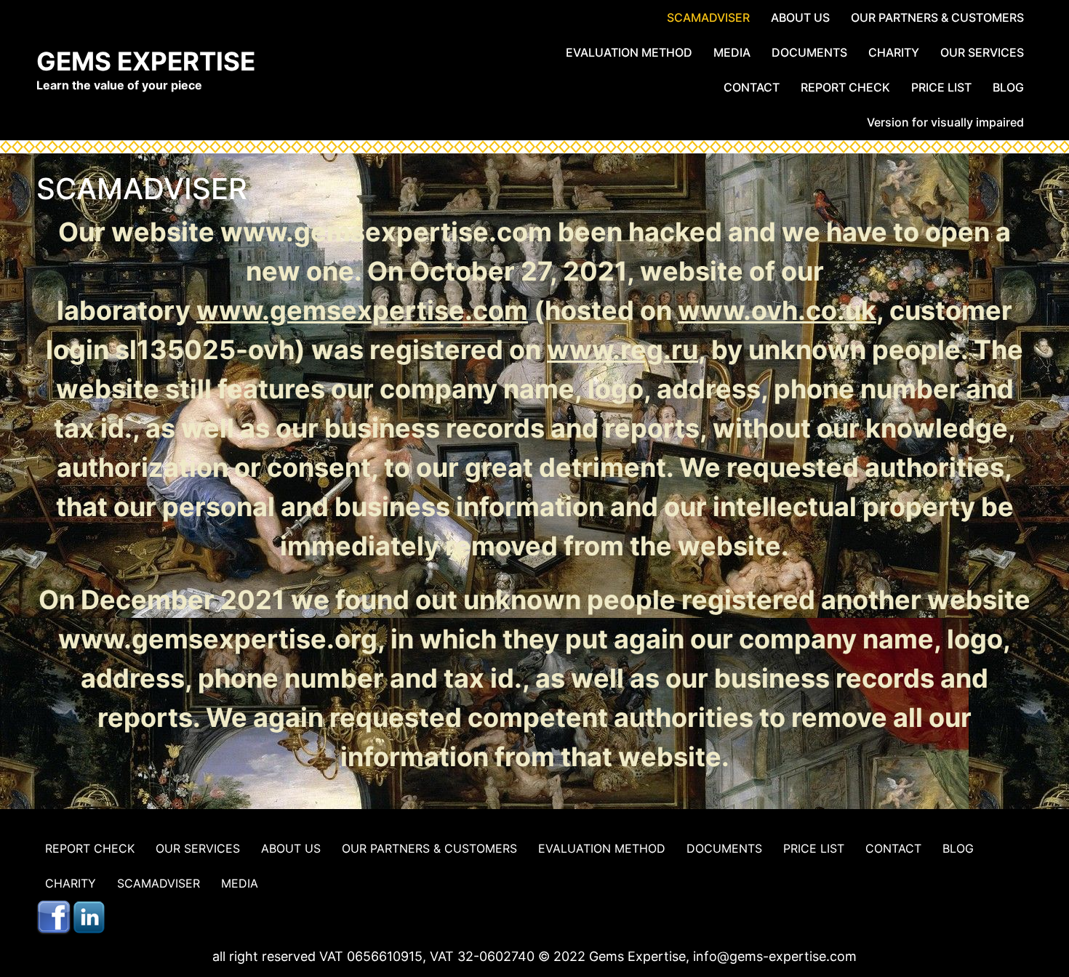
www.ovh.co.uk (777, 310)
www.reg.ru (622, 350)
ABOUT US (800, 17)
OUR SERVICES (982, 52)
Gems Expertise (145, 61)
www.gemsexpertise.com (362, 310)
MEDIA (731, 52)
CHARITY (893, 52)
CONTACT (752, 87)
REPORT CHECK (845, 87)
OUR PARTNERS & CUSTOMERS (937, 17)
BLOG (1008, 87)
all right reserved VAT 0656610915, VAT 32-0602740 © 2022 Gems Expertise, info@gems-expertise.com (534, 956)
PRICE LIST (941, 87)
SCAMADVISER (708, 17)
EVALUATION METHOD (629, 52)
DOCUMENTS (809, 52)
